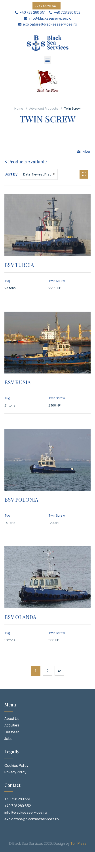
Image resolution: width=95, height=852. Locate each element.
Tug (7, 281)
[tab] (84, 174)
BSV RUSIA (17, 382)
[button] (46, 5)
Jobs (8, 738)
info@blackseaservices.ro (25, 812)
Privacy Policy (15, 772)
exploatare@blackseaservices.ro (31, 819)
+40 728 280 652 (17, 805)
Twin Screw (56, 281)
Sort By (10, 174)
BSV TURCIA (19, 264)
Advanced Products (43, 108)
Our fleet (11, 732)
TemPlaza (78, 843)
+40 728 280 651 (17, 799)
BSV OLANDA (20, 616)
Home (18, 108)
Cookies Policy (16, 765)
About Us (11, 718)
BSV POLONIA (21, 499)
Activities (11, 725)
